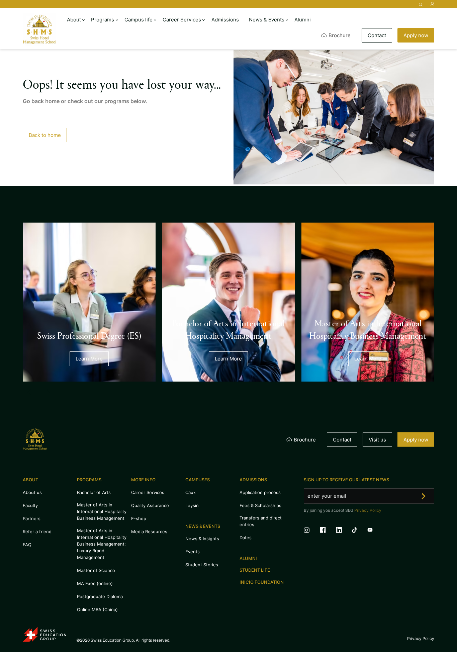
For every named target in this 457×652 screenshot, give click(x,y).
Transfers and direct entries (261, 521)
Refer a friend (37, 531)
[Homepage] (39, 29)
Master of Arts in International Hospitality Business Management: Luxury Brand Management (101, 544)
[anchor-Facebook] (327, 531)
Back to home (45, 135)
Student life (255, 570)
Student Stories (201, 564)
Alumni (248, 558)
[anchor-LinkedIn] (344, 531)
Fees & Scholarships (260, 505)
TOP (436, 618)
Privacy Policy (367, 510)
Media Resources (149, 531)
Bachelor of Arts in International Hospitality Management (228, 329)
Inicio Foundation (262, 582)
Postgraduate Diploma (100, 596)
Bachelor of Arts (94, 492)
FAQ (27, 544)
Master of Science (96, 570)
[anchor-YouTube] (375, 531)
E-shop (138, 518)
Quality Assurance (150, 505)
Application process (260, 492)
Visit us (377, 439)
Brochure (340, 35)
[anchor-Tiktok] (359, 531)
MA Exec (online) (95, 583)
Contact (377, 35)
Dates (246, 537)
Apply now (415, 35)
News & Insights (202, 538)
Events (192, 551)
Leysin (192, 505)
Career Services (147, 492)
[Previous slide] (29, 392)
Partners (31, 518)
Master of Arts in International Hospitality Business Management (368, 329)
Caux (190, 492)
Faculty (30, 505)
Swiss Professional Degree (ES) (89, 335)
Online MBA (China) (97, 609)
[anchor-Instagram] (311, 531)
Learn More (89, 358)
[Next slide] (48, 392)
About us (32, 492)
